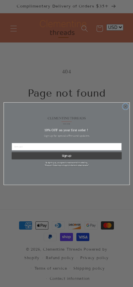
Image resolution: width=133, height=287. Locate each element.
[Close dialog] (125, 106)
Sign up (66, 155)
